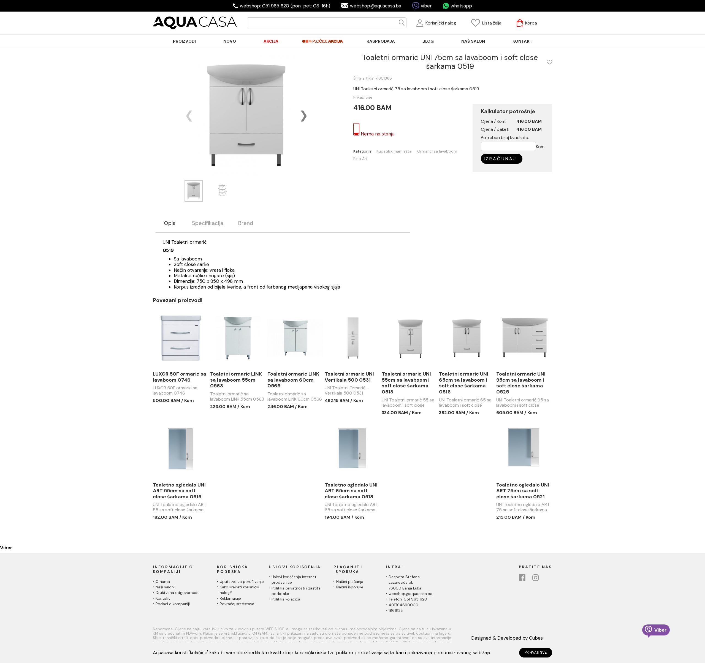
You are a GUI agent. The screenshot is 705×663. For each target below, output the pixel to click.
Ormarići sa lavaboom (437, 151)
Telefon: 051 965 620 (408, 599)
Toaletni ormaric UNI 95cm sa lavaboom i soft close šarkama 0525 (521, 383)
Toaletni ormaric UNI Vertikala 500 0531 (349, 377)
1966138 (396, 610)
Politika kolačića (286, 599)
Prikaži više (362, 97)
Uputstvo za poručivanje (242, 581)
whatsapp (461, 6)
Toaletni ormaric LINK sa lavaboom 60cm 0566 (293, 380)
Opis (169, 223)
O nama (163, 581)
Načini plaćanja (349, 581)
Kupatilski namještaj (394, 151)
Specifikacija (207, 223)
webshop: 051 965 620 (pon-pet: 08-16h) (285, 6)
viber (426, 6)
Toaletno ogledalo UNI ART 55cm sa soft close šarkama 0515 (179, 491)
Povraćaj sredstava (237, 603)
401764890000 (403, 604)
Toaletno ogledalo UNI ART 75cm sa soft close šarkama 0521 (522, 491)
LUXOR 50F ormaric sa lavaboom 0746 (179, 377)
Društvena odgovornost (177, 592)
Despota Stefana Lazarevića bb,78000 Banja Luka (405, 582)
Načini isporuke (349, 587)
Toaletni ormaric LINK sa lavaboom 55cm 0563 (236, 380)
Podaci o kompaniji (173, 603)
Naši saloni (165, 587)
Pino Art (360, 158)
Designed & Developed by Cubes (507, 638)
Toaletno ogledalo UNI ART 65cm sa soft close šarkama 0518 (351, 491)
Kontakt (163, 598)
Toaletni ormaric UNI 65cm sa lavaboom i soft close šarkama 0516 (463, 383)
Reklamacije (230, 598)
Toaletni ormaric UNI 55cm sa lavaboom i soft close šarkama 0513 (406, 383)
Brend (245, 223)
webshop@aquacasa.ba (375, 6)
